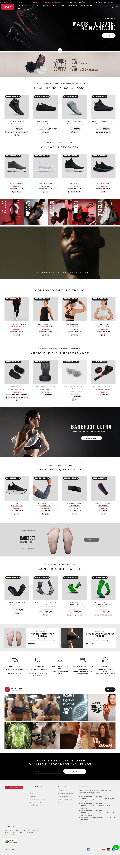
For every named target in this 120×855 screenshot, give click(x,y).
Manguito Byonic (45, 503)
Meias (45, 5)
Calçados (22, 5)
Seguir (110, 689)
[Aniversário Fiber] (60, 64)
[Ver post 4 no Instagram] (102, 707)
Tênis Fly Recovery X (74, 181)
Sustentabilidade (63, 806)
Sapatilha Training (17, 121)
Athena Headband (74, 503)
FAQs (31, 794)
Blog (31, 790)
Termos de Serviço (64, 797)
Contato (33, 797)
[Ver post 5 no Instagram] (18, 735)
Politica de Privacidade (65, 794)
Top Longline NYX (45, 324)
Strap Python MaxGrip (45, 387)
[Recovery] (60, 212)
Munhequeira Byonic (103, 503)
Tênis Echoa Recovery (45, 181)
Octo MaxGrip (16, 387)
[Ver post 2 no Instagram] (46, 707)
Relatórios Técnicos (64, 803)
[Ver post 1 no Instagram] (18, 707)
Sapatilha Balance (74, 121)
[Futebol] (84, 212)
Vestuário (73, 5)
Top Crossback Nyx (74, 324)
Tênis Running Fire (17, 503)
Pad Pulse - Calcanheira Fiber (74, 388)
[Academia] (36, 212)
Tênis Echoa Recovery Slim (103, 181)
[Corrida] (12, 212)
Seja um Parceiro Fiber (37, 800)
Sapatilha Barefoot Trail (103, 121)
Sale (97, 5)
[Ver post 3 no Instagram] (74, 707)
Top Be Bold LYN (103, 324)
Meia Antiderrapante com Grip (46, 603)
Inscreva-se (75, 771)
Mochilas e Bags (58, 5)
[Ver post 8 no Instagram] (102, 735)
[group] (60, 27)
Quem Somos (62, 790)
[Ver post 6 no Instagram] (46, 735)
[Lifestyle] (108, 212)
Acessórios (34, 5)
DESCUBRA (91, 540)
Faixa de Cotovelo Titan (103, 387)
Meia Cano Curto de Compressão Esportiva (74, 603)
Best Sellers (86, 5)
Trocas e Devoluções (65, 800)
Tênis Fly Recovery (17, 181)
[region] (60, 27)
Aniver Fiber (23, 8)
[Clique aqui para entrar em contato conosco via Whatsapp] (116, 847)
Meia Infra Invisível (16, 602)
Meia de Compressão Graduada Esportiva (103, 603)
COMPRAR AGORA (91, 438)
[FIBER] (13, 787)
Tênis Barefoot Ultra (45, 121)
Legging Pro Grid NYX (17, 324)
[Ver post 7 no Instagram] (74, 735)
